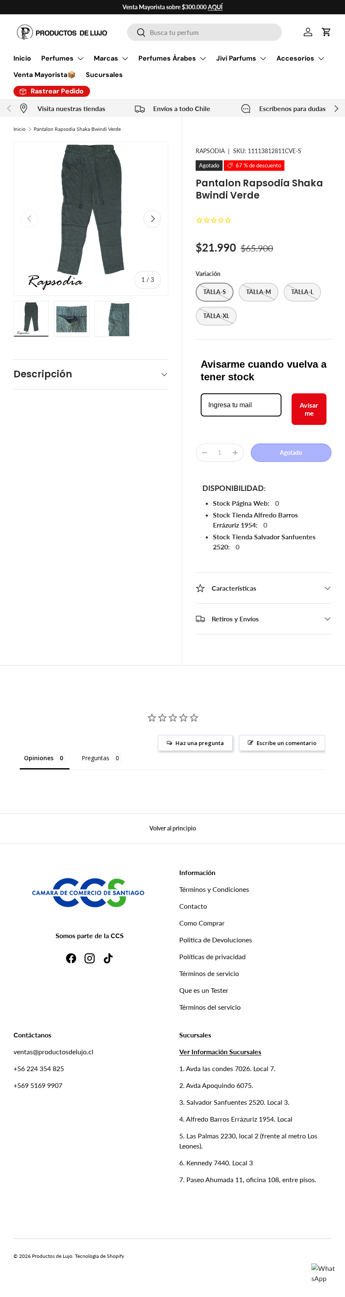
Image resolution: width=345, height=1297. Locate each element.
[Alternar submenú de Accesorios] (321, 58)
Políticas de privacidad (212, 956)
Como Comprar (202, 923)
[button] (326, 32)
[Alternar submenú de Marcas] (125, 58)
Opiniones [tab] (38, 758)
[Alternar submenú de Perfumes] (80, 58)
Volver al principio (172, 828)
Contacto (193, 906)
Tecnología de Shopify (99, 1256)
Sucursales (104, 74)
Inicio (22, 58)
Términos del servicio (210, 1007)
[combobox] (204, 32)
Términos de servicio (209, 973)
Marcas (106, 58)
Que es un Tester (203, 990)
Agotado (291, 452)
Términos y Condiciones (214, 889)
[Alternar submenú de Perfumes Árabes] (203, 58)
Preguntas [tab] (95, 758)
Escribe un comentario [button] (286, 743)
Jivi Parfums (236, 58)
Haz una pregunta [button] (199, 743)
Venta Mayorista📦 (44, 74)
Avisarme (309, 409)
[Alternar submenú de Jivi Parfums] (263, 58)
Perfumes (57, 58)
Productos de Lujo (52, 1256)
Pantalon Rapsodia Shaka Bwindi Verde (77, 129)
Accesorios (295, 58)
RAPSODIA (210, 150)
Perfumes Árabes (167, 58)
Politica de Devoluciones (215, 940)
